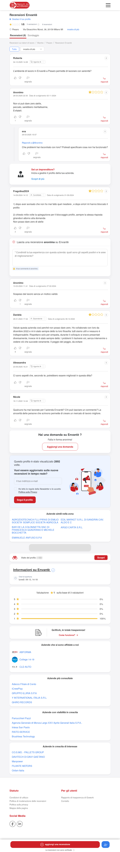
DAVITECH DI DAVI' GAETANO (28, 756)
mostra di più (73, 29)
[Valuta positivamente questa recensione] (15, 80)
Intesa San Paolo (21, 727)
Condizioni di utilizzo (19, 797)
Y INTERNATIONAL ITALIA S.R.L (29, 697)
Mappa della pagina (19, 808)
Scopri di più (37, 178)
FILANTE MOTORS (22, 765)
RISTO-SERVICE (21, 731)
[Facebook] (13, 823)
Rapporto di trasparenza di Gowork (77, 797)
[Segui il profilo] (106, 844)
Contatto (65, 801)
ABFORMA (25, 652)
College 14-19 (26, 659)
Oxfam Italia (18, 770)
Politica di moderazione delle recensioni (28, 801)
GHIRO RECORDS (22, 702)
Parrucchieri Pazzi (21, 718)
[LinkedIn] (20, 823)
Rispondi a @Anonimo (32, 142)
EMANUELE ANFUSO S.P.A (27, 537)
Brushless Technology (23, 736)
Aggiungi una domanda (60, 446)
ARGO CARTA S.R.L (72, 527)
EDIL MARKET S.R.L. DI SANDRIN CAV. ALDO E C (82, 521)
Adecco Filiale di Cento (24, 684)
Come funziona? (67, 635)
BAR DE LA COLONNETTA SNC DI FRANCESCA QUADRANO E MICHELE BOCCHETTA (33, 530)
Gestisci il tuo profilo (21, 19)
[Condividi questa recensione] (106, 58)
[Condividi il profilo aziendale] (87, 547)
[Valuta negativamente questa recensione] (20, 80)
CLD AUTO (25, 666)
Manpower (17, 761)
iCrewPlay (17, 688)
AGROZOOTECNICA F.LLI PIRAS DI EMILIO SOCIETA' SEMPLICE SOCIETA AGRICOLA (35, 521)
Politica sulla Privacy (27, 491)
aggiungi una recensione (57, 844)
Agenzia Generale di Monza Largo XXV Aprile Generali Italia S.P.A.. (47, 722)
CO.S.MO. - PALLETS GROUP (28, 752)
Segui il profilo (25, 499)
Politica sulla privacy (19, 804)
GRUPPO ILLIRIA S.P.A (24, 693)
